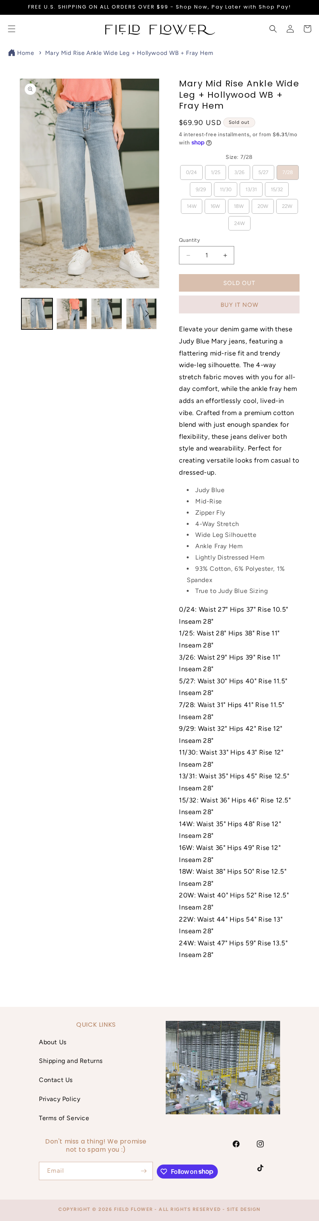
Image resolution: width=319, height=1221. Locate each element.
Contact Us (56, 1080)
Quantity (189, 240)
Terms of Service (64, 1118)
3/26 (239, 170)
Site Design (244, 1209)
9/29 (201, 187)
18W (238, 204)
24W (239, 221)
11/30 (225, 187)
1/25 (215, 170)
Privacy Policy (59, 1099)
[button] (273, 28)
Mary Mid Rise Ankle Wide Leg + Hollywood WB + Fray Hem (129, 52)
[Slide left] (31, 313)
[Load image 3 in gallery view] (106, 313)
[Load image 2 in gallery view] (72, 313)
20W (262, 204)
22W (287, 204)
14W (191, 204)
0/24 (191, 170)
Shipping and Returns (71, 1060)
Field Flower (133, 1209)
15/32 (277, 187)
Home (25, 52)
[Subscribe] (143, 1171)
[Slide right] (147, 313)
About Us (53, 1042)
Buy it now (239, 304)
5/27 (263, 170)
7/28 (287, 170)
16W (215, 204)
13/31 (251, 187)
